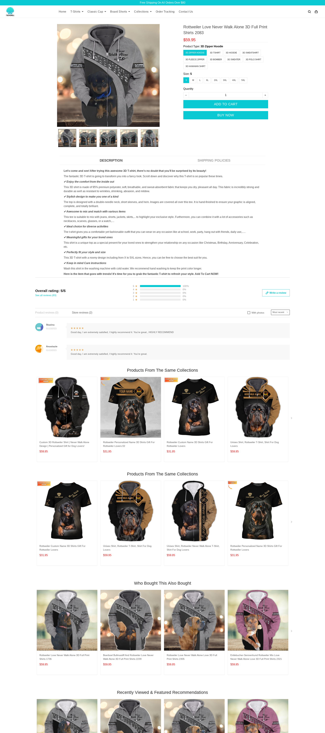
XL (207, 80)
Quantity (188, 88)
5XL (243, 80)
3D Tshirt (215, 53)
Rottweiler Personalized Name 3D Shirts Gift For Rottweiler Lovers (256, 548)
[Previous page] (58, 138)
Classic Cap (95, 11)
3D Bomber (216, 59)
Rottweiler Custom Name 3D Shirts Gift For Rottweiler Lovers (190, 444)
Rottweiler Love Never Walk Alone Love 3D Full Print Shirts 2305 (192, 657)
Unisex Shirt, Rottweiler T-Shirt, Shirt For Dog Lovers (254, 444)
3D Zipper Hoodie (212, 46)
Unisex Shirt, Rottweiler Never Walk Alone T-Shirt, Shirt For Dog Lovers (193, 548)
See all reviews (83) (45, 295)
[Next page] (158, 138)
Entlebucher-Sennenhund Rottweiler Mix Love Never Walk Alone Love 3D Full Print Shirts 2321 (256, 657)
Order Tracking (165, 11)
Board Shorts (118, 11)
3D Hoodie (231, 53)
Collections (141, 11)
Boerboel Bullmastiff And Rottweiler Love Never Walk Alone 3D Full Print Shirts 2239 (128, 657)
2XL (216, 80)
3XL (225, 80)
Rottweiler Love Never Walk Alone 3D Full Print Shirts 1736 (64, 657)
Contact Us (186, 11)
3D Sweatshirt (250, 53)
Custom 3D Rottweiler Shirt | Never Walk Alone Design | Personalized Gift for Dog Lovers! (64, 444)
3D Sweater (233, 59)
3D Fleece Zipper (195, 59)
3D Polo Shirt (253, 59)
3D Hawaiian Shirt (195, 66)
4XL (234, 80)
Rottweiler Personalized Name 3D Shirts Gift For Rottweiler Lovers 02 (129, 444)
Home (62, 11)
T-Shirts (75, 11)
